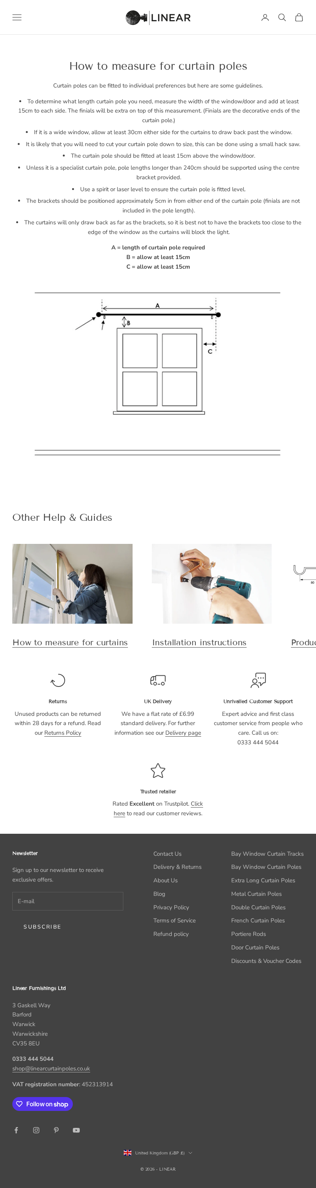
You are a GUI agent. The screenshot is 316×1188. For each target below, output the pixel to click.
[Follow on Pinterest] (56, 1130)
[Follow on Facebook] (16, 1130)
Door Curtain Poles (255, 947)
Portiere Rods (248, 934)
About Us (165, 880)
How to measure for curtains (70, 642)
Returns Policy (62, 733)
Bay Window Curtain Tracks (267, 854)
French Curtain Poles (258, 920)
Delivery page (183, 733)
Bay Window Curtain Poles (266, 867)
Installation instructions (199, 642)
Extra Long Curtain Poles (263, 880)
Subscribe (43, 927)
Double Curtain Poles (258, 907)
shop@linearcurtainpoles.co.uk (51, 1068)
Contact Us (167, 854)
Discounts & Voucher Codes (266, 961)
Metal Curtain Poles (256, 894)
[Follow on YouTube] (76, 1130)
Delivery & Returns (177, 867)
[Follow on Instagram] (36, 1130)
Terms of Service (174, 920)
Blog (159, 894)
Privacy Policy (171, 907)
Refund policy (171, 934)
